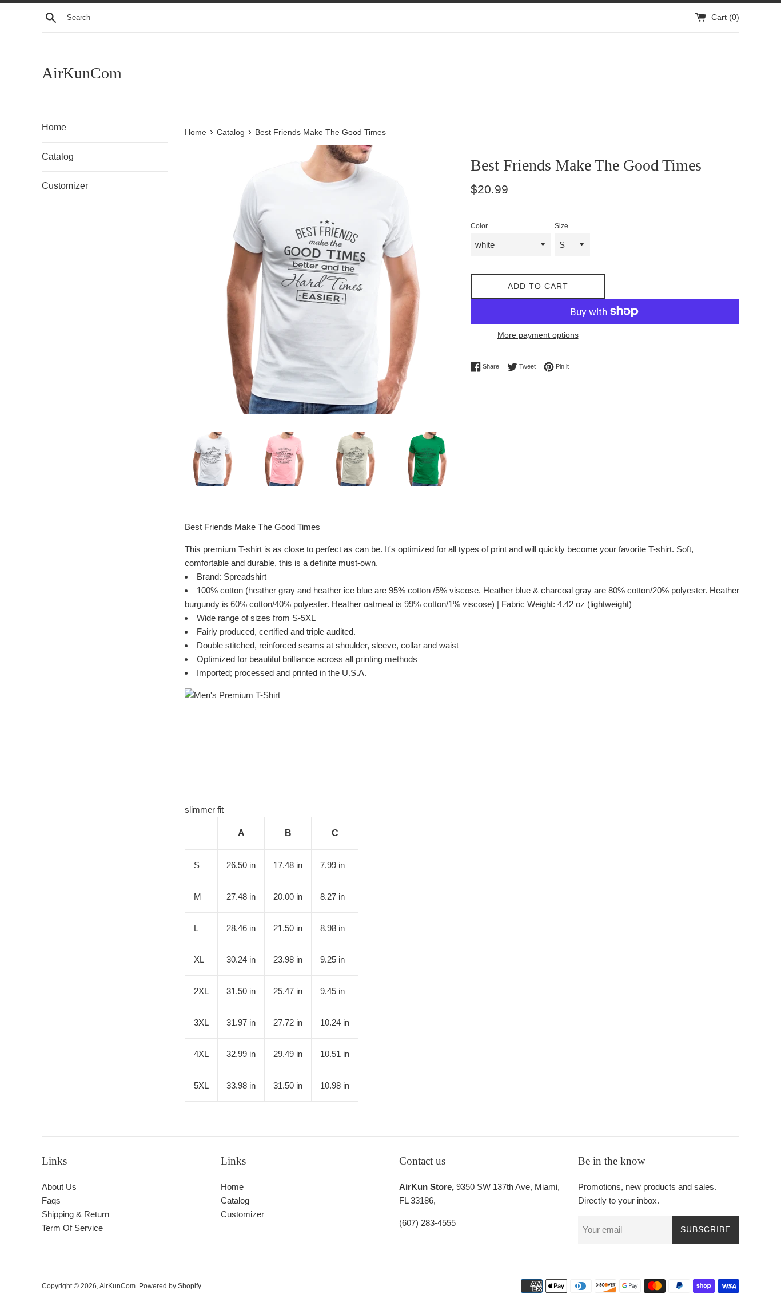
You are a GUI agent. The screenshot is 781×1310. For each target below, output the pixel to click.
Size (561, 226)
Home (54, 127)
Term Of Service (72, 1228)
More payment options (538, 334)
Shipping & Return (75, 1214)
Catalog (58, 156)
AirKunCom (82, 73)
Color (479, 226)
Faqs (51, 1200)
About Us (59, 1187)
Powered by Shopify (170, 1286)
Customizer (65, 186)
